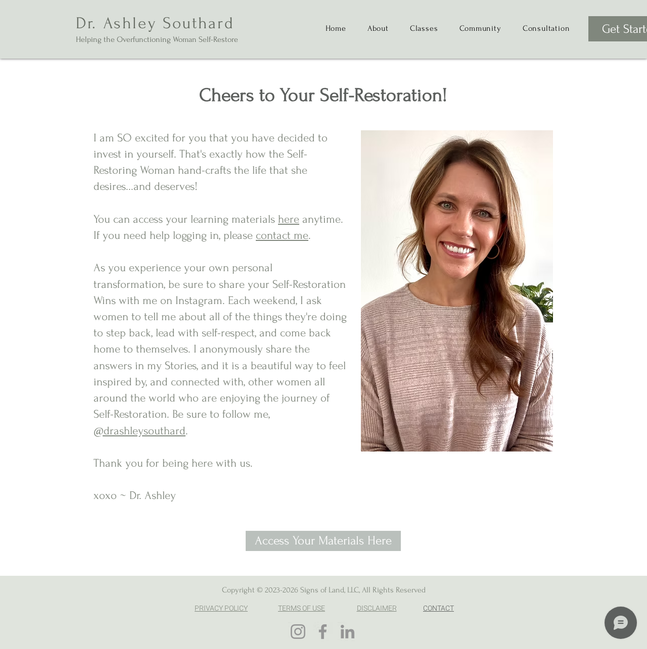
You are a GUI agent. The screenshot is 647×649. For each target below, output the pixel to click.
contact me (282, 235)
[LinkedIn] (347, 631)
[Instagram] (298, 631)
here (288, 219)
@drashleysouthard (140, 430)
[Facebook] (323, 631)
